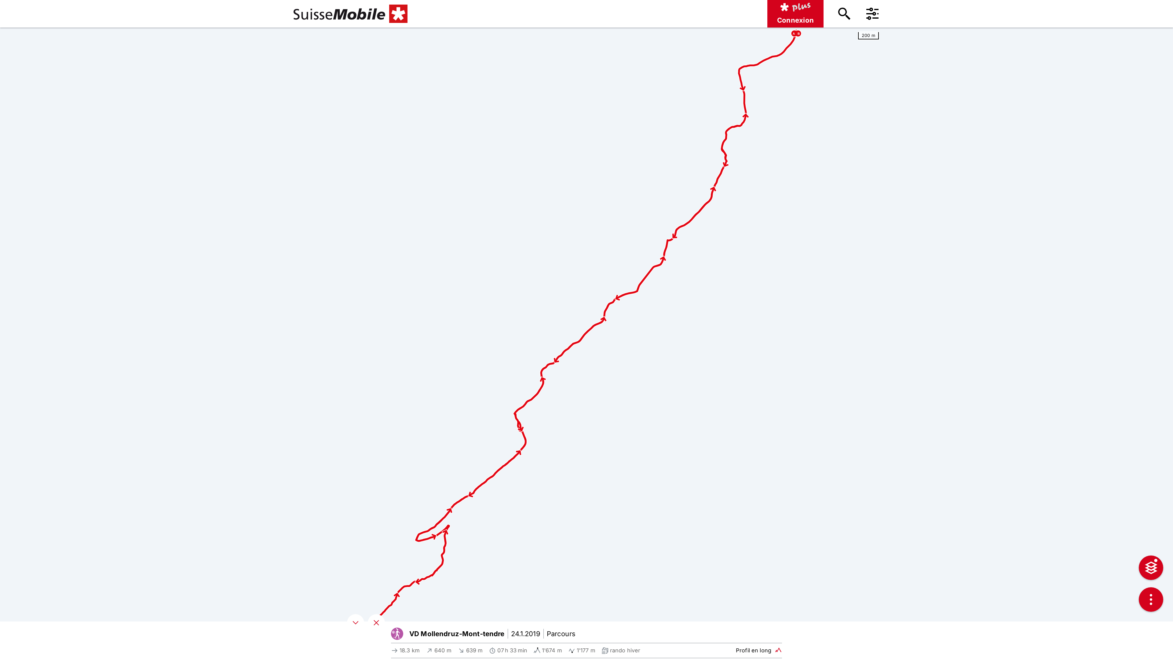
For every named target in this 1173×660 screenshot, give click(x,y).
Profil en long (753, 650)
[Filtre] (872, 13)
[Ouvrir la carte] (376, 622)
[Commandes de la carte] (1151, 599)
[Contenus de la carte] (1151, 568)
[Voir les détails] (355, 622)
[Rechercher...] (844, 13)
